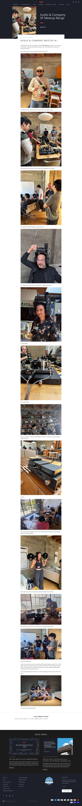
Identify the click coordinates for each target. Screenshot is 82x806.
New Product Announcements (50, 756)
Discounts (61, 4)
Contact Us (21, 786)
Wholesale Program (23, 777)
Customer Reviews (7, 782)
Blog (4, 780)
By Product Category (51, 4)
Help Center (5, 784)
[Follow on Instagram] (6, 795)
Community (15, 4)
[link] (49, 782)
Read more (11, 767)
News (68, 4)
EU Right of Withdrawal (8, 790)
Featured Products (26, 4)
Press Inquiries (22, 782)
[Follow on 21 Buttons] (12, 795)
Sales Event (12, 756)
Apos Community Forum (41, 716)
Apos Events (21, 784)
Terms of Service (6, 788)
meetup (31, 37)
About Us (5, 777)
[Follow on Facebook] (3, 795)
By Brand (41, 4)
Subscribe (67, 790)
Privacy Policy (6, 786)
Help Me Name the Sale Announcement (23, 759)
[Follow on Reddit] (9, 795)
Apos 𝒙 (34, 4)
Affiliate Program (22, 780)
